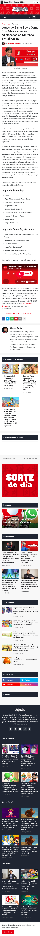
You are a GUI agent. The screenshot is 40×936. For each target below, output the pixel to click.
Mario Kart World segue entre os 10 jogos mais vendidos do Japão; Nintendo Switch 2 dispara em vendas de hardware (17, 2)
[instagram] (25, 729)
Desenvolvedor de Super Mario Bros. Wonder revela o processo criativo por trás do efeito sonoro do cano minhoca (10, 585)
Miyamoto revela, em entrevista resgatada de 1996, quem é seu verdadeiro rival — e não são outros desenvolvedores (10, 557)
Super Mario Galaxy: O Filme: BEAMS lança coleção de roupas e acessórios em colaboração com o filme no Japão (28, 761)
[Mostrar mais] (24, 318)
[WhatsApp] (12, 318)
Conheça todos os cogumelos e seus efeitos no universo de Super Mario (25, 660)
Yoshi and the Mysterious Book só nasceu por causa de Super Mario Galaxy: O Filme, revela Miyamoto (10, 787)
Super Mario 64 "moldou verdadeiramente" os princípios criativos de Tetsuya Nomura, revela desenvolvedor (29, 584)
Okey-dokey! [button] (8, 932)
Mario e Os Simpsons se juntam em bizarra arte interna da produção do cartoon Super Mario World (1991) (10, 851)
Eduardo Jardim (16, 328)
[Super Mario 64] (29, 574)
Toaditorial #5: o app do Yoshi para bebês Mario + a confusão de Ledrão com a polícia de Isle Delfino (10, 911)
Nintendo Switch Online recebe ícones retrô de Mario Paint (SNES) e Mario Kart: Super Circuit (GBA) (10, 381)
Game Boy (16, 313)
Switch (29, 313)
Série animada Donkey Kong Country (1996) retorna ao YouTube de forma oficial (29, 850)
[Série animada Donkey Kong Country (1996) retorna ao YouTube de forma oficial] (29, 840)
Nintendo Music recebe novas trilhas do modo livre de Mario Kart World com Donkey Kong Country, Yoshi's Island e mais (29, 382)
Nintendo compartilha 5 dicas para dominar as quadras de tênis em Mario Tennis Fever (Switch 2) (29, 885)
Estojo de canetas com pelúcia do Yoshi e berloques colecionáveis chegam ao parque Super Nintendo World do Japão (25, 635)
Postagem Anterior (9, 458)
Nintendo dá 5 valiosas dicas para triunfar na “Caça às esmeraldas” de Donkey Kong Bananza (29, 911)
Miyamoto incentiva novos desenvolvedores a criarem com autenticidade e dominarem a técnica (10, 885)
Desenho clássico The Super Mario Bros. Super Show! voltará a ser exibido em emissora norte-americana (10, 823)
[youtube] (20, 729)
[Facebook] (3, 318)
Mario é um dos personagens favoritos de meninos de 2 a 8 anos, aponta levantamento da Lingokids (29, 557)
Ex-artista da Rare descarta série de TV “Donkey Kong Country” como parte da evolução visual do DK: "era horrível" (29, 824)
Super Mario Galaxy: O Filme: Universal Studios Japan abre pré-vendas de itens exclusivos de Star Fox (25, 611)
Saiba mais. (14, 927)
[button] (34, 2)
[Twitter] (7, 318)
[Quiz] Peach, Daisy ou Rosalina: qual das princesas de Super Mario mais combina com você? (25, 623)
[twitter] (15, 729)
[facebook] (10, 729)
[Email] (20, 318)
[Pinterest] (16, 318)
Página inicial (6, 24)
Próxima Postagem (30, 458)
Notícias (23, 313)
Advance (15, 24)
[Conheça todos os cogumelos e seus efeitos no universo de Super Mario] (7, 660)
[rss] (29, 729)
